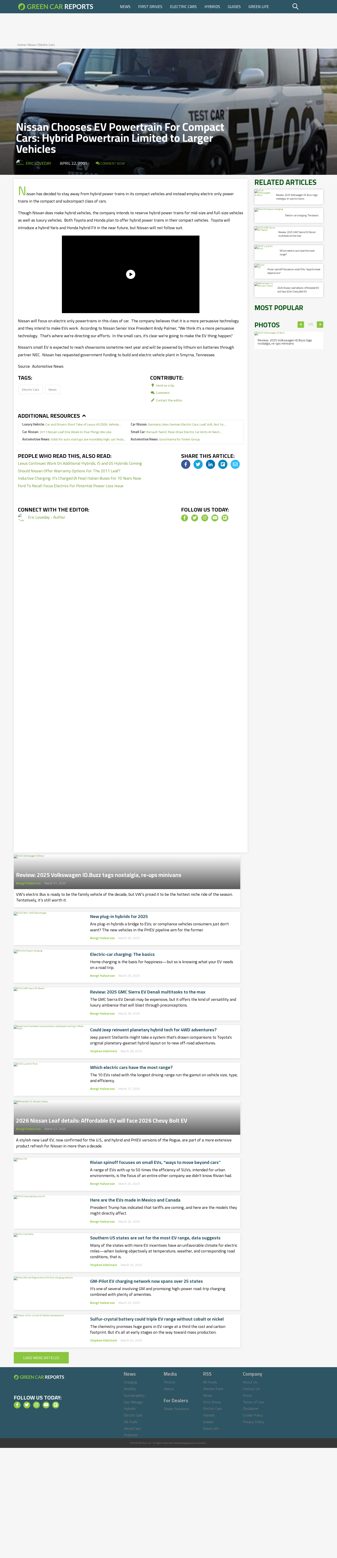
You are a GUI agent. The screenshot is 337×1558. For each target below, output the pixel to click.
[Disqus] (130, 606)
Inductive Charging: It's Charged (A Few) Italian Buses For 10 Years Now (79, 478)
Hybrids (212, 6)
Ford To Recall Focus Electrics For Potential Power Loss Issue (70, 486)
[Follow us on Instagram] (204, 518)
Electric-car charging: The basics (122, 954)
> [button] (320, 324)
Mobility (130, 1388)
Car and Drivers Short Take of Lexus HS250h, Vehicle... (71, 424)
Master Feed (213, 1388)
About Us (250, 1382)
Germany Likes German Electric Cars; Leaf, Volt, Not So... (178, 424)
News (125, 6)
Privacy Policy (253, 1421)
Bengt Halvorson (28, 883)
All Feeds (210, 1382)
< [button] (301, 324)
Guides (234, 6)
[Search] (307, 6)
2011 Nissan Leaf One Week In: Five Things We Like (66, 432)
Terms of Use (253, 1402)
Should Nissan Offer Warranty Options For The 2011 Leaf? (69, 471)
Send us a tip (164, 385)
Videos (169, 1388)
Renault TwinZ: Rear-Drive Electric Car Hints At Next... (176, 432)
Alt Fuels (131, 1421)
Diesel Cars (132, 1428)
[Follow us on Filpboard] (224, 518)
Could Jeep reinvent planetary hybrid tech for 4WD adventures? (153, 1029)
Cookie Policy (253, 1415)
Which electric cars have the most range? (131, 1067)
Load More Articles (41, 1357)
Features (131, 1434)
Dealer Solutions (176, 1408)
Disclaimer (251, 1408)
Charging (130, 1382)
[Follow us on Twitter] (194, 518)
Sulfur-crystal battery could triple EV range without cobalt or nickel (157, 1319)
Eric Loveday (38, 163)
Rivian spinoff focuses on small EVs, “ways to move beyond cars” (155, 1162)
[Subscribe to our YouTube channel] (214, 518)
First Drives (150, 6)
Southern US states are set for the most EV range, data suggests (155, 1237)
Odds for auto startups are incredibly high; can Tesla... (73, 439)
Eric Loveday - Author (46, 517)
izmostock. (201, 1443)
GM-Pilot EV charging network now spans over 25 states (146, 1281)
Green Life (259, 6)
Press (247, 1395)
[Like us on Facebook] (184, 518)
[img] (185, 464)
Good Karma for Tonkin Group (165, 439)
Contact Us (251, 1388)
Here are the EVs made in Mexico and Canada (135, 1200)
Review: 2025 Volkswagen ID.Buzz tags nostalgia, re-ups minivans (98, 873)
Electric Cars (183, 6)
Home (21, 44)
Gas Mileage (133, 1402)
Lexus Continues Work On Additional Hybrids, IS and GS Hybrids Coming (80, 463)
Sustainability (134, 1395)
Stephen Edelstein (103, 1051)
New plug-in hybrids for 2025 (119, 916)
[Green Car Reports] (56, 6)
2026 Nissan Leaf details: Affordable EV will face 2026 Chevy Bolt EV (101, 1119)
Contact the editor (168, 400)
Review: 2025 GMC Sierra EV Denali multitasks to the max (147, 992)
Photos (169, 1382)
